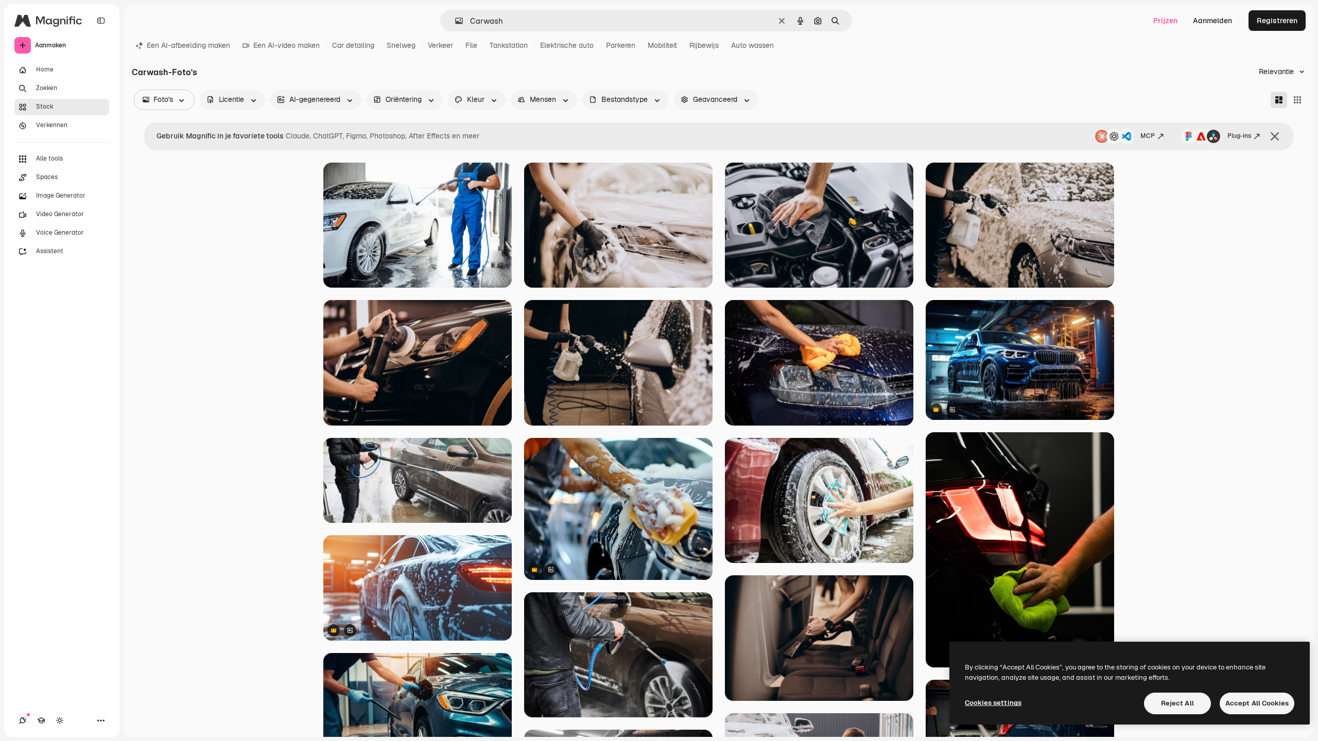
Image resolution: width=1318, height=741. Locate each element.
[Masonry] (1279, 100)
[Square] (1297, 100)
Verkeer (440, 45)
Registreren (1277, 20)
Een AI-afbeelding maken (188, 45)
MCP (1147, 136)
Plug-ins (1239, 136)
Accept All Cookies (1257, 703)
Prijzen (1165, 20)
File (471, 45)
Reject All (1177, 703)
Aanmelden (1212, 20)
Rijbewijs (704, 45)
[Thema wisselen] (59, 720)
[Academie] (41, 720)
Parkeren (620, 45)
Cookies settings (993, 702)
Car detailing (353, 45)
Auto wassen (752, 45)
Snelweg (401, 45)
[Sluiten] (1275, 136)
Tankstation (509, 45)
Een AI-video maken (286, 45)
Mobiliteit (662, 45)
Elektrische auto (567, 45)
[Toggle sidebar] (101, 20)
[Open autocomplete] (455, 21)
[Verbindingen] (22, 720)
